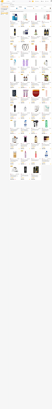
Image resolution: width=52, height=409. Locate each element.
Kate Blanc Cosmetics (17, 143)
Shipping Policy (5, 9)
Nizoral (18, 21)
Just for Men (49, 82)
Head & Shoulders (28, 128)
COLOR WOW (39, 82)
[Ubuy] (2, 1)
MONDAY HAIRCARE (49, 97)
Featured (50, 11)
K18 (50, 21)
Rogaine (29, 36)
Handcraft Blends (38, 143)
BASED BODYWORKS (17, 82)
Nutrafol (29, 21)
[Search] (32, 1)
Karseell (50, 143)
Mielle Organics (38, 36)
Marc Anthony (38, 21)
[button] (37, 1)
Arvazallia (39, 97)
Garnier (50, 128)
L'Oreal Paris (28, 97)
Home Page (2, 3)
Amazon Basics (28, 143)
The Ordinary (28, 82)
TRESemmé (18, 36)
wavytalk (39, 128)
